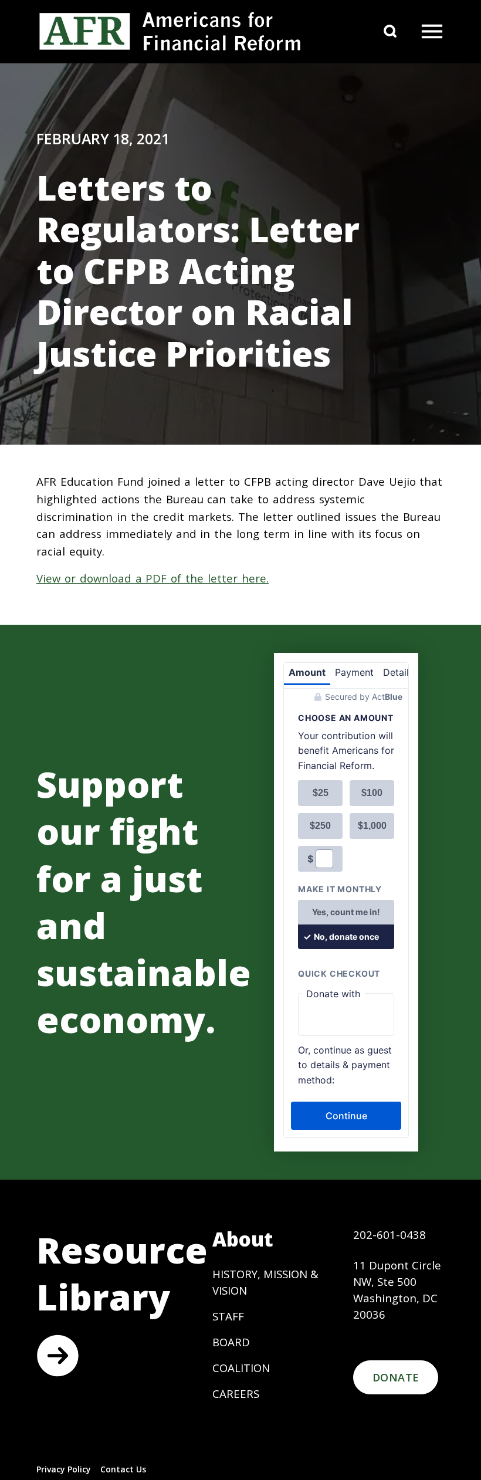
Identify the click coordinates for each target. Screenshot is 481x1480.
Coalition (241, 1367)
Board (231, 1342)
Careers (235, 1393)
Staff (228, 1316)
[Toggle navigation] (432, 32)
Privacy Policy (63, 1469)
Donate (395, 1377)
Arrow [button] (57, 1356)
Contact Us (123, 1469)
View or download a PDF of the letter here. (152, 578)
